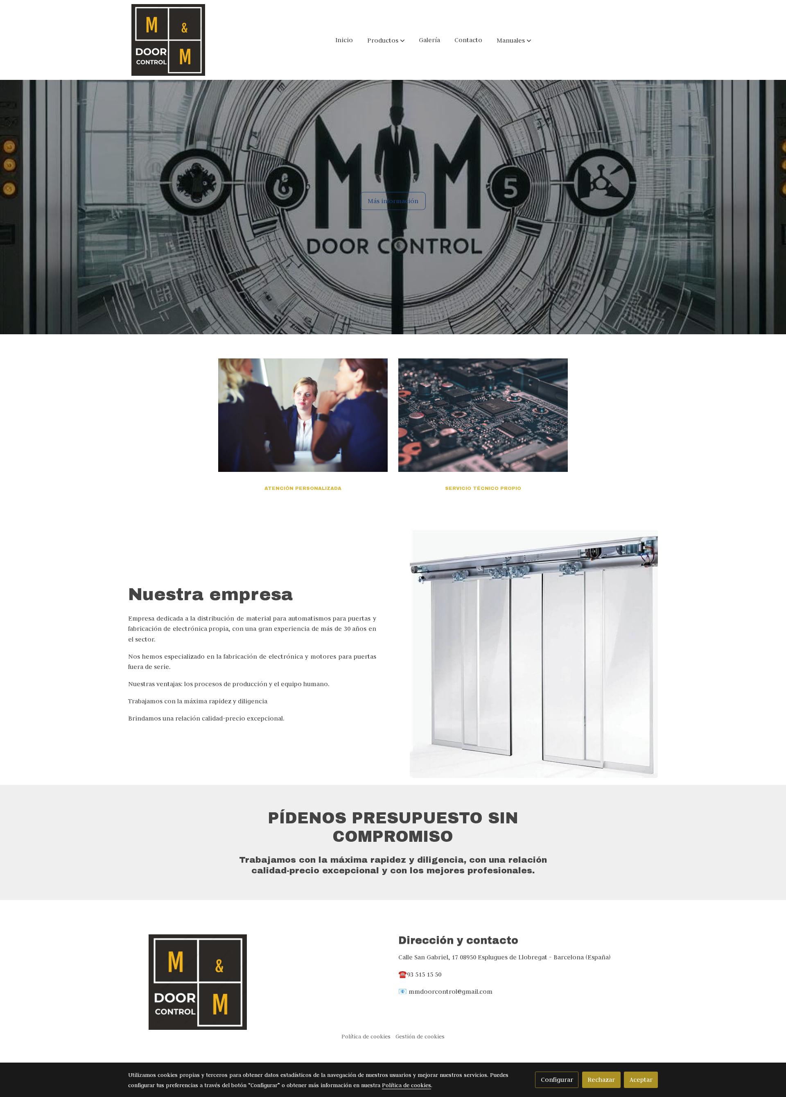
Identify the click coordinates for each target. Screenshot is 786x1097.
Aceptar (641, 1079)
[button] (386, 40)
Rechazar (601, 1079)
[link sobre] (257, 982)
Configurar (557, 1079)
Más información (393, 201)
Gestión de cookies (420, 1036)
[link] (168, 40)
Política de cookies (366, 1036)
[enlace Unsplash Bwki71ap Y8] (303, 414)
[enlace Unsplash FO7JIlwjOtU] (483, 414)
